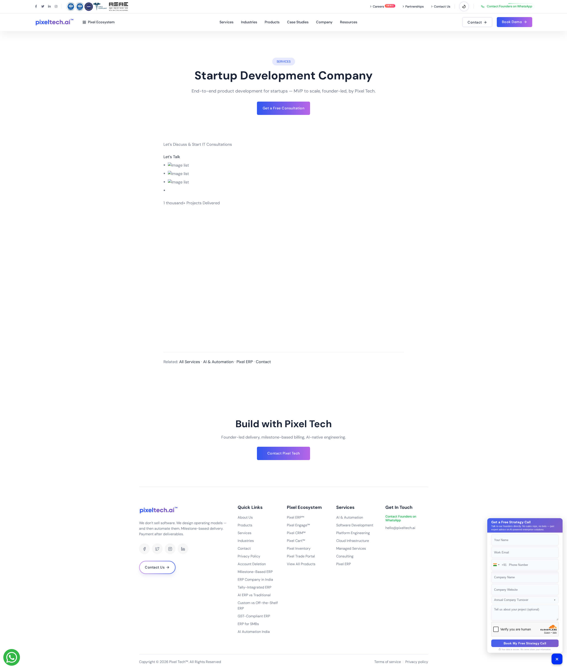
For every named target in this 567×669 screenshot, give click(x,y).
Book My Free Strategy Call (525, 643)
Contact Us (442, 6)
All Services (189, 361)
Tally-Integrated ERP (254, 587)
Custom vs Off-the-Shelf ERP (258, 605)
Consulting (344, 556)
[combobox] (499, 564)
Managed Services (351, 548)
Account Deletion (252, 564)
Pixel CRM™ (296, 533)
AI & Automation (218, 361)
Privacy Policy (249, 556)
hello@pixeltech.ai (400, 527)
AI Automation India (254, 631)
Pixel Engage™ (298, 525)
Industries (249, 22)
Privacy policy (416, 661)
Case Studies (298, 22)
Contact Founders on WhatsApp (509, 6)
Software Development (354, 525)
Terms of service (387, 661)
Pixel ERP (245, 361)
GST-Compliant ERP (254, 616)
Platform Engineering (353, 533)
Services (226, 22)
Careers (378, 6)
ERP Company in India (255, 579)
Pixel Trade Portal (301, 556)
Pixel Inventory (299, 548)
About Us (245, 517)
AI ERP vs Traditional (254, 595)
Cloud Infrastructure (352, 540)
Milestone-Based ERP (255, 571)
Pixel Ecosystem (100, 22)
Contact (263, 361)
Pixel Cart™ (296, 540)
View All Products (301, 564)
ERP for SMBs (248, 624)
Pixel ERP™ (295, 517)
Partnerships (414, 6)
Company (324, 22)
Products (272, 22)
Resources (348, 22)
